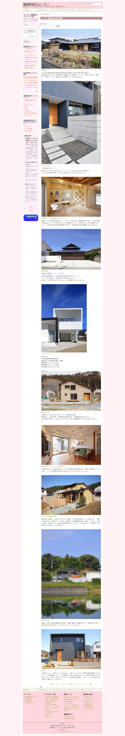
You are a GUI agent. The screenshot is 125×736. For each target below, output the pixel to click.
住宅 (25, 77)
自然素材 (33, 77)
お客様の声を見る (32, 218)
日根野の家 (44, 271)
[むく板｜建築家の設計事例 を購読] (40, 687)
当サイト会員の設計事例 (52, 698)
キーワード (43, 24)
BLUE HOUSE (45, 165)
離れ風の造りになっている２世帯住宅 (53, 466)
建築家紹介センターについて (92, 702)
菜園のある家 (45, 412)
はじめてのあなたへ (30, 55)
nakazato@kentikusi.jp (65, 731)
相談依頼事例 (66, 10)
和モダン (30, 85)
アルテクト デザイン (47, 354)
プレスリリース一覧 (90, 710)
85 (76, 684)
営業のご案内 (88, 704)
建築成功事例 (29, 700)
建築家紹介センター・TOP (30, 10)
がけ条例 (77, 707)
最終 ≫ (31, 210)
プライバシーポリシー (90, 700)
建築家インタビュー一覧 (52, 706)
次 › (87, 684)
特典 (26, 106)
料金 (73, 10)
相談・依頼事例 (67, 690)
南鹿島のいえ (45, 70)
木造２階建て (33, 83)
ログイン (94, 10)
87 (82, 684)
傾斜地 (65, 699)
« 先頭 (51, 684)
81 (65, 684)
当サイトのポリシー (90, 698)
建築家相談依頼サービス (32, 697)
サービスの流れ (29, 104)
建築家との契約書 (30, 65)
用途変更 (66, 709)
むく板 (26, 85)
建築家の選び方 (29, 68)
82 (68, 684)
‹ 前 (56, 684)
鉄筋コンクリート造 (69, 707)
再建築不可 (75, 705)
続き (37, 91)
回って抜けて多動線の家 (48, 516)
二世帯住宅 (69, 701)
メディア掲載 (88, 708)
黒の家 (43, 670)
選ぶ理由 (27, 126)
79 (60, 684)
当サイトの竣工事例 (51, 704)
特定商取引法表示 (89, 706)
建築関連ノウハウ (50, 702)
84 (74, 684)
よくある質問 (78, 10)
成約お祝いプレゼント (31, 702)
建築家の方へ (69, 717)
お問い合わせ (28, 115)
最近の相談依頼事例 (30, 113)
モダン (34, 85)
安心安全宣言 (86, 10)
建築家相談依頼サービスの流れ (47, 10)
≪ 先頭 (30, 207)
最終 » (91, 684)
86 (79, 684)
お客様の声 (59, 10)
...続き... (66, 711)
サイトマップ (96, 690)
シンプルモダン (30, 80)
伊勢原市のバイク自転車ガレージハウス (53, 218)
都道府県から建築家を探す (52, 697)
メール (26, 25)
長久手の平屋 (45, 620)
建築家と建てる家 (68, 697)
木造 (28, 77)
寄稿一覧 (48, 715)
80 (63, 684)
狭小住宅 (70, 699)
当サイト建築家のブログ (52, 700)
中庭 (29, 87)
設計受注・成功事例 (70, 718)
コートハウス (75, 709)
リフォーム (76, 699)
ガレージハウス (68, 703)
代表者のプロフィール (90, 697)
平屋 (70, 709)
